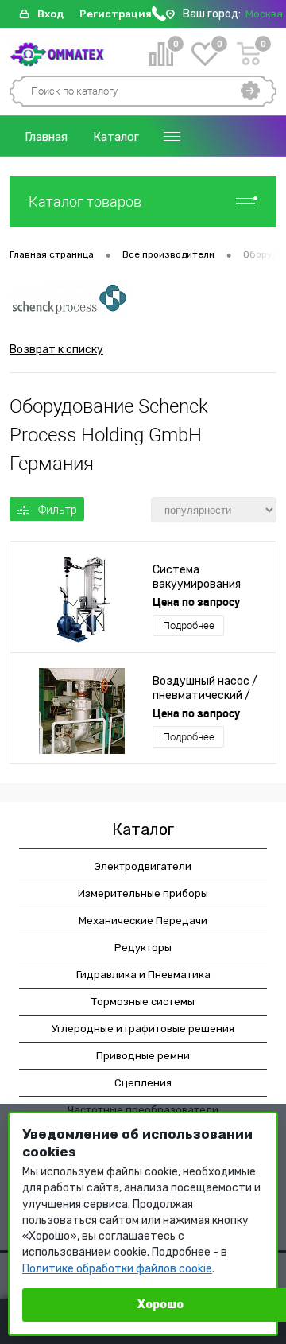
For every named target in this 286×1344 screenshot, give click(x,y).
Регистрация (115, 14)
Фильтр (57, 509)
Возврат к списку (56, 349)
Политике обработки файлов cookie (117, 1269)
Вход (50, 14)
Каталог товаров (85, 201)
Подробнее (188, 625)
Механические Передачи (143, 920)
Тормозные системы (143, 1002)
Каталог (116, 137)
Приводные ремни (143, 1056)
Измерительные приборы (143, 893)
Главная (46, 137)
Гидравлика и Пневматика (143, 975)
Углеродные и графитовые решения (143, 1029)
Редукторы (143, 948)
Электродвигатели (143, 866)
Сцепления (143, 1083)
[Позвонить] (159, 17)
